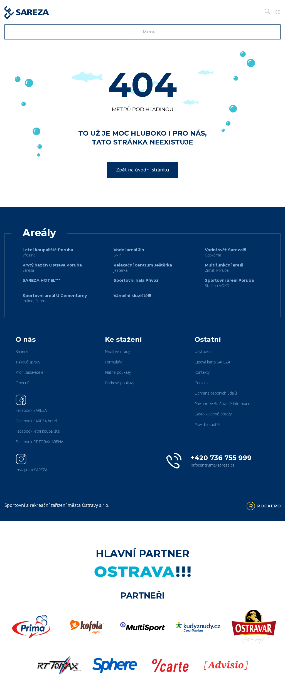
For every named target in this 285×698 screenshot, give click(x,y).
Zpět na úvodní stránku (142, 170)
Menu (149, 31)
